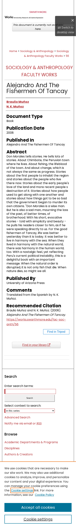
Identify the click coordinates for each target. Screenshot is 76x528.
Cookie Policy (44, 495)
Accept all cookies (38, 507)
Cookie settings (22, 490)
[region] (38, 494)
